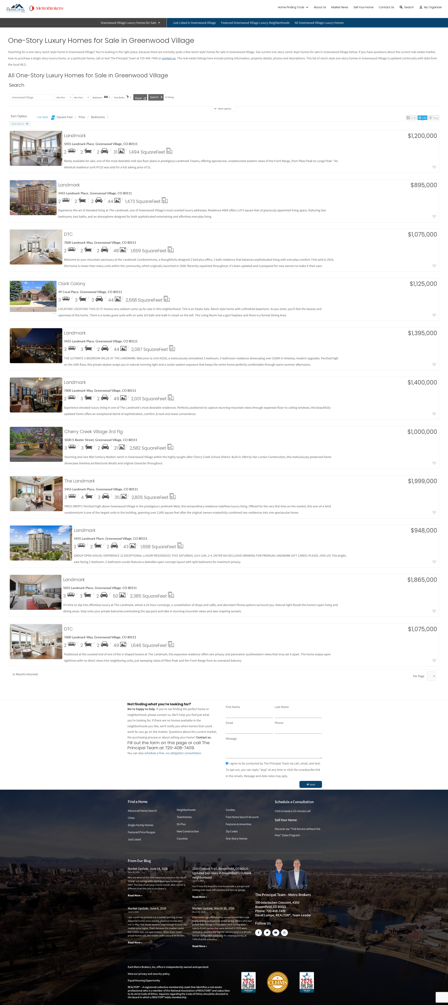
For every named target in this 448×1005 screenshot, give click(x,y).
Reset (138, 98)
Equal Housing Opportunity (144, 980)
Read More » (135, 895)
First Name (233, 707)
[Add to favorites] (434, 167)
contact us (169, 58)
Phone (279, 723)
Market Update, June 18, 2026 (148, 868)
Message (231, 738)
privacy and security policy (153, 974)
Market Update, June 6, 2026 (147, 908)
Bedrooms (98, 117)
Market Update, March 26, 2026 (213, 908)
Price (82, 117)
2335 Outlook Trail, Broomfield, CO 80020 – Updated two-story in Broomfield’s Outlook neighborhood (221, 872)
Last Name (282, 707)
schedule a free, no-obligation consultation (172, 753)
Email (229, 723)
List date (42, 117)
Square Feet (65, 117)
